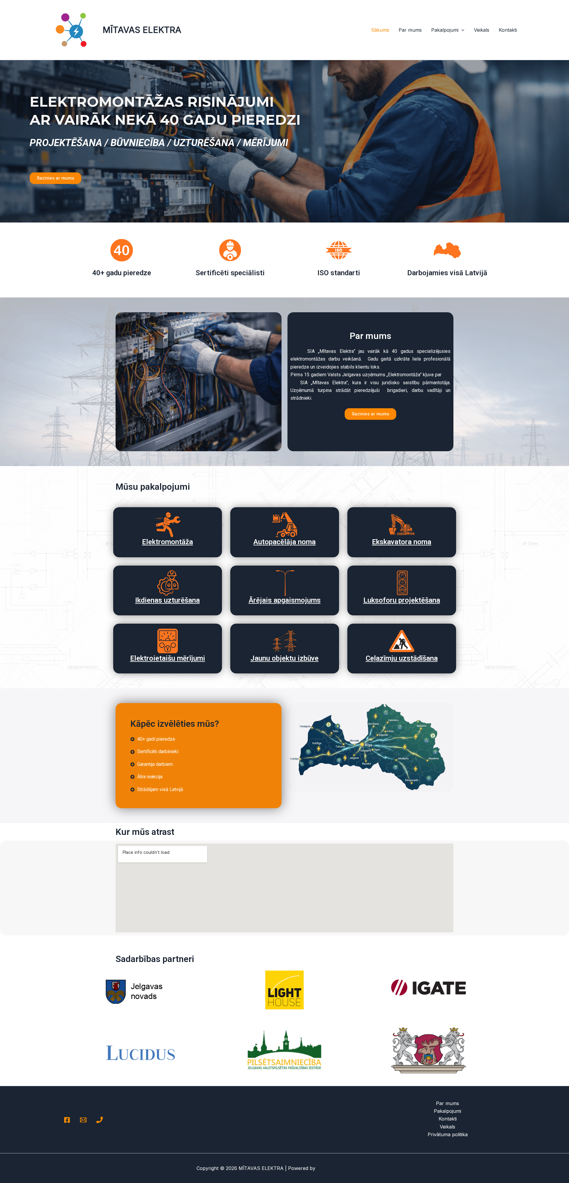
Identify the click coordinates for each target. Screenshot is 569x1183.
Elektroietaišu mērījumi (167, 658)
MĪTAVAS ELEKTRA (142, 30)
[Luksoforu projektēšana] (402, 583)
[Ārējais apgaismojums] (285, 583)
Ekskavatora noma (401, 542)
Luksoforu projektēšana (401, 600)
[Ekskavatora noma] (402, 524)
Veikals (481, 30)
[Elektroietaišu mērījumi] (167, 641)
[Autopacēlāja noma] (285, 524)
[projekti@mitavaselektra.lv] (83, 1120)
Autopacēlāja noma (284, 542)
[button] (461, 30)
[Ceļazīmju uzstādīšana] (402, 641)
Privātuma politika (448, 1134)
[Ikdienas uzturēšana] (167, 583)
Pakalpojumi (444, 30)
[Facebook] (67, 1120)
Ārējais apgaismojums (285, 600)
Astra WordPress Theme (345, 1168)
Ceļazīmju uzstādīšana (402, 658)
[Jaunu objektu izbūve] (285, 641)
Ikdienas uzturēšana (167, 600)
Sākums (380, 30)
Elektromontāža (167, 542)
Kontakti (508, 30)
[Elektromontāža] (167, 524)
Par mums (410, 30)
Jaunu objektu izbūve (284, 658)
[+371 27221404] (99, 1120)
